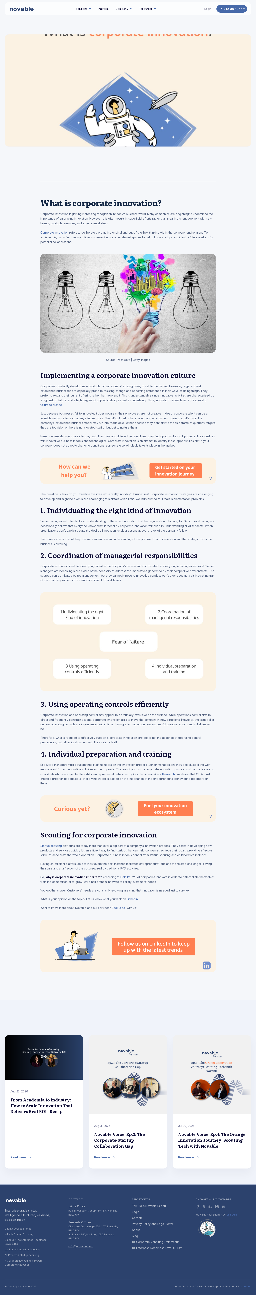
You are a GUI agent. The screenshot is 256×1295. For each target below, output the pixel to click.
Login (207, 8)
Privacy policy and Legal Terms (153, 1224)
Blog (135, 1236)
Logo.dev (245, 1286)
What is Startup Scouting (19, 1234)
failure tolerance (51, 405)
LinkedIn (132, 899)
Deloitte (125, 877)
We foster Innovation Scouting (23, 1249)
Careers (137, 1218)
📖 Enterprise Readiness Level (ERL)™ (157, 1248)
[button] (83, 8)
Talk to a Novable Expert (149, 1206)
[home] (21, 9)
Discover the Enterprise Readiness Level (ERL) (26, 1241)
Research (168, 774)
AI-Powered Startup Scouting (22, 1255)
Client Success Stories (18, 1228)
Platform (103, 8)
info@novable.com (80, 1246)
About (136, 1230)
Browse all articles (234, 1025)
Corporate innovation (54, 232)
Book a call (119, 908)
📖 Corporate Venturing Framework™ (156, 1242)
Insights (205, 170)
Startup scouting (51, 845)
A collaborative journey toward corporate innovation (24, 1262)
